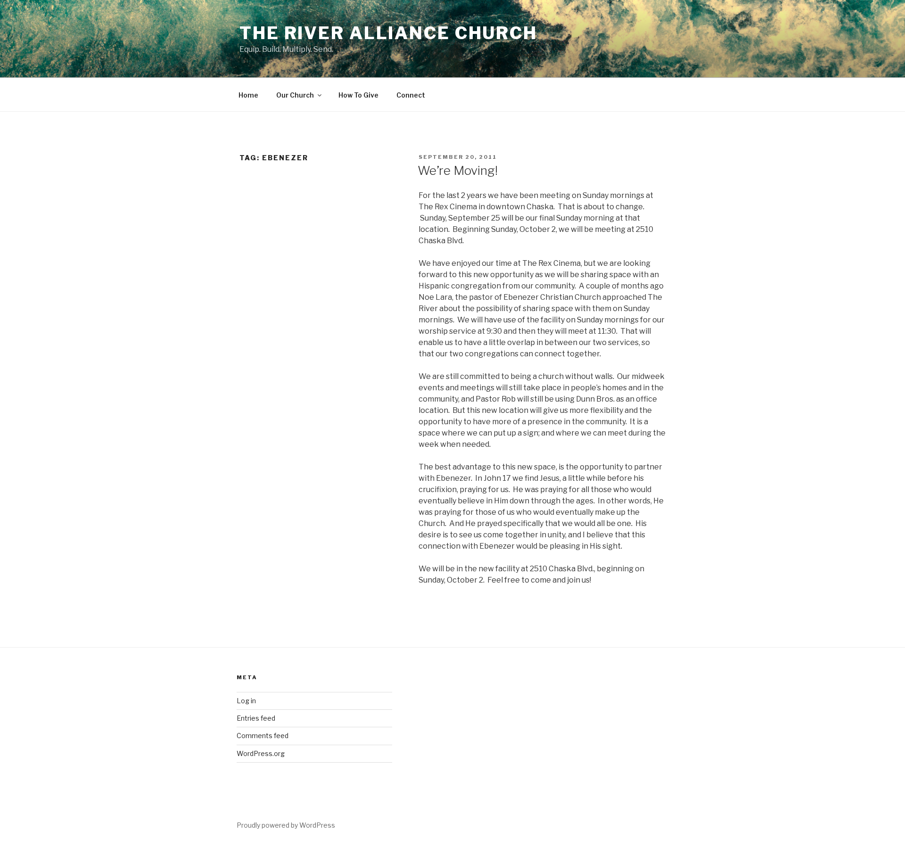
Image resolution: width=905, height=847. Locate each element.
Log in (246, 701)
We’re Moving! (458, 170)
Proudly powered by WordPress (286, 825)
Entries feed (256, 718)
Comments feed (262, 736)
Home (248, 95)
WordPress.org (261, 753)
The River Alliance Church (388, 33)
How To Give (358, 95)
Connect (410, 95)
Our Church (295, 95)
